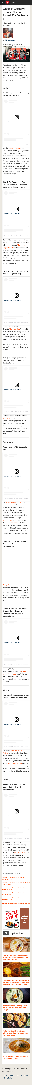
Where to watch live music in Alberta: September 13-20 (13, 878)
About (12, 1075)
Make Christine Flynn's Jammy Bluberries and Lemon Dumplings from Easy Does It (15, 1033)
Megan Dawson (11, 40)
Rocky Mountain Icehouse (12, 585)
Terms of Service (22, 1075)
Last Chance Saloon (14, 763)
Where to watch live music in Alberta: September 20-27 (13, 893)
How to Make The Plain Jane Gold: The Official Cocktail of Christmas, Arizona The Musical (15, 957)
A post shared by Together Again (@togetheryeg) (17, 498)
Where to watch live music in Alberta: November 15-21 (13, 888)
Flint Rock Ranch (20, 852)
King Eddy (6, 418)
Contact (5, 1075)
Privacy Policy (8, 1078)
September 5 (15, 523)
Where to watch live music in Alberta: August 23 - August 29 (16, 883)
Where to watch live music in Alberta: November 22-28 (13, 898)
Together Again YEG (13, 502)
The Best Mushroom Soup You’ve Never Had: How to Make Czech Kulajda (15, 1008)
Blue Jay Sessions (15, 148)
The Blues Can (14, 329)
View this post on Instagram (12, 122)
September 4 (8, 520)
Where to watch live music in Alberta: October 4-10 (16, 903)
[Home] (11, 2)
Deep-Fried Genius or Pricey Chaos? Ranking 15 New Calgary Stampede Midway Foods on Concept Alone (16, 982)
